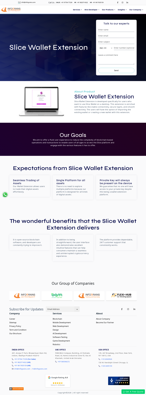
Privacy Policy (15, 326)
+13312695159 (106, 366)
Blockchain (57, 319)
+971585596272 (64, 362)
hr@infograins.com (39, 369)
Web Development (61, 326)
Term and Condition (17, 330)
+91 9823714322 (82, 2)
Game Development (61, 341)
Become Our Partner (105, 322)
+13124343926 (106, 359)
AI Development (59, 333)
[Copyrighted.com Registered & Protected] (16, 388)
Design (56, 330)
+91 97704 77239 (66, 2)
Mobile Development (62, 322)
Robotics (56, 344)
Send (116, 70)
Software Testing (60, 337)
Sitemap (12, 322)
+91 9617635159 (98, 2)
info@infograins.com (28, 2)
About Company (103, 319)
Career (12, 319)
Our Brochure (15, 333)
